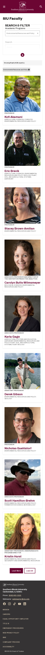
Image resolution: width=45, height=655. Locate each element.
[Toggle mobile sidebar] (22, 55)
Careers (6, 614)
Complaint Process (11, 642)
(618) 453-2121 (15, 595)
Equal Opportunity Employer (15, 619)
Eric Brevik (11, 171)
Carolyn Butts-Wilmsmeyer (22, 282)
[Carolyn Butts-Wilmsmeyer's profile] (22, 258)
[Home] (13, 584)
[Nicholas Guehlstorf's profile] (22, 425)
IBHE (4, 637)
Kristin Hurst (12, 556)
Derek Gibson (13, 394)
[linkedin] (24, 603)
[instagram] (9, 603)
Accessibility (8, 647)
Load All (29, 570)
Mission (6, 610)
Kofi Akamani (13, 116)
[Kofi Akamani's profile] (22, 94)
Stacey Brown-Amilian (19, 228)
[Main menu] (4, 7)
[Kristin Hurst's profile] (22, 531)
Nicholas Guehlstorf (18, 448)
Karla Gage (12, 336)
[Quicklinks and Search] (41, 7)
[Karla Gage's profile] (22, 313)
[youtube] (19, 603)
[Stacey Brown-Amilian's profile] (22, 205)
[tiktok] (14, 603)
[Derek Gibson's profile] (22, 371)
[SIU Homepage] (22, 6)
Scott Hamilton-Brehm (19, 500)
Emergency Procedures (13, 628)
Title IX (6, 623)
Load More (16, 570)
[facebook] (4, 603)
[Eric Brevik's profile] (22, 148)
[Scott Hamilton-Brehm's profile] (22, 477)
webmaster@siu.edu (20, 599)
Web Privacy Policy (11, 633)
